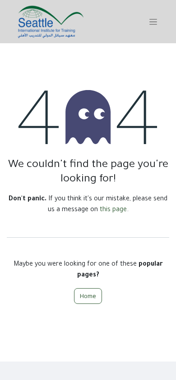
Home (88, 296)
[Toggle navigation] (153, 22)
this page (113, 210)
